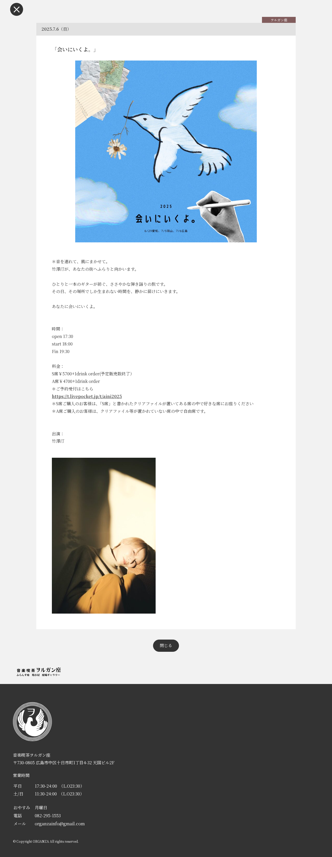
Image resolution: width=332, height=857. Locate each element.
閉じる (166, 645)
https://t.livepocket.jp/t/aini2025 (87, 396)
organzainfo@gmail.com (60, 824)
